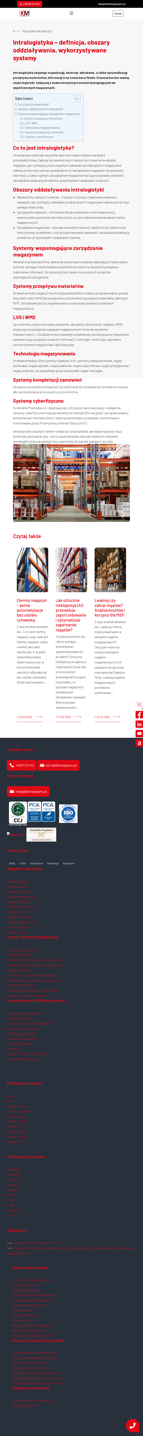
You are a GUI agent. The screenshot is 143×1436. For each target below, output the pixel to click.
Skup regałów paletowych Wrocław (35, 1373)
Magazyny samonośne (21, 985)
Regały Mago (15, 1116)
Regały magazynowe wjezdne (32, 1335)
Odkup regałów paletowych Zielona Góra (38, 1383)
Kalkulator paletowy (25, 1285)
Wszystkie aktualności (37, 31)
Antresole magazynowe (22, 1038)
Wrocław (13, 1174)
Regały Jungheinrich (20, 1111)
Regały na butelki (23, 1405)
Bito (9, 1101)
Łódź (10, 1200)
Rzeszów (13, 1185)
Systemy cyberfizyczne (39, 136)
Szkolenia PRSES (18, 970)
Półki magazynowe (19, 1043)
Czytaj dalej (24, 716)
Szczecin (13, 1180)
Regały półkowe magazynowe (32, 1325)
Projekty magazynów (26, 1290)
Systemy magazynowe (21, 950)
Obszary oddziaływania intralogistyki (40, 109)
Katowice (13, 1210)
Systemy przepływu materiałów (43, 118)
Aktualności (36, 863)
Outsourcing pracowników (24, 1013)
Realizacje (53, 863)
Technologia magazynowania (42, 127)
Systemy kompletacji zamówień (44, 132)
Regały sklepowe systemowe (31, 1300)
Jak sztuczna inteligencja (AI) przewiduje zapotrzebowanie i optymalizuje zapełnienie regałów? (71, 615)
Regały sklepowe (18, 902)
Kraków (12, 1195)
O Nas (22, 863)
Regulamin (68, 863)
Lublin (11, 1205)
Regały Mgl (14, 1126)
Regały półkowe (17, 912)
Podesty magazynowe (21, 1033)
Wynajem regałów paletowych (27, 1053)
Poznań (12, 1190)
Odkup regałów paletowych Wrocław (36, 1378)
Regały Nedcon (17, 1131)
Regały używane (17, 932)
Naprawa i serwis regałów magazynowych (35, 965)
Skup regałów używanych (23, 1059)
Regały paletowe (18, 881)
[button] (75, 99)
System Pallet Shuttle (21, 922)
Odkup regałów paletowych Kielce (34, 1353)
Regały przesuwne (19, 891)
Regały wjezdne (17, 886)
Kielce (11, 1215)
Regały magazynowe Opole (30, 1363)
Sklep (12, 863)
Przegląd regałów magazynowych (34, 1295)
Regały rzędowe (17, 927)
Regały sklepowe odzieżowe (31, 1305)
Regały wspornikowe (21, 907)
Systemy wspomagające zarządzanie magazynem (49, 113)
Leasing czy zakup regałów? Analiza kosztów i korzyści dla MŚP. (110, 607)
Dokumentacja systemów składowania (32, 975)
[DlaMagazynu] (24, 13)
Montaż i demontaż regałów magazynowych (35, 960)
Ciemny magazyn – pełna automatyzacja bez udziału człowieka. (32, 610)
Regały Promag (17, 1136)
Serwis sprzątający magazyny (27, 995)
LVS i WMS (31, 123)
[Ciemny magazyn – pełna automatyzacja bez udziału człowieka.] (32, 569)
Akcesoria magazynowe (22, 1028)
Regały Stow (15, 1141)
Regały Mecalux (17, 1121)
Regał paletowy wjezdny (28, 1330)
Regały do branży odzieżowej (31, 1400)
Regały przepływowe (21, 896)
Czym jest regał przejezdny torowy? (36, 1243)
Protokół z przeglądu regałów (32, 1280)
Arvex (11, 1096)
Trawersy (13, 1048)
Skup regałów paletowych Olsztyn (34, 1358)
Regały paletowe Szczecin (30, 1368)
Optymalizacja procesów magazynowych (34, 980)
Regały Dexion (16, 1106)
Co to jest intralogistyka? (33, 104)
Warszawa (14, 1169)
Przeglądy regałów (19, 955)
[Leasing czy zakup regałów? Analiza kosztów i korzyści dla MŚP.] (110, 569)
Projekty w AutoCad (20, 1018)
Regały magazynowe (25, 868)
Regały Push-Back (19, 917)
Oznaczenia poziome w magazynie (29, 1023)
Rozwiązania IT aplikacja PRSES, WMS (32, 990)
